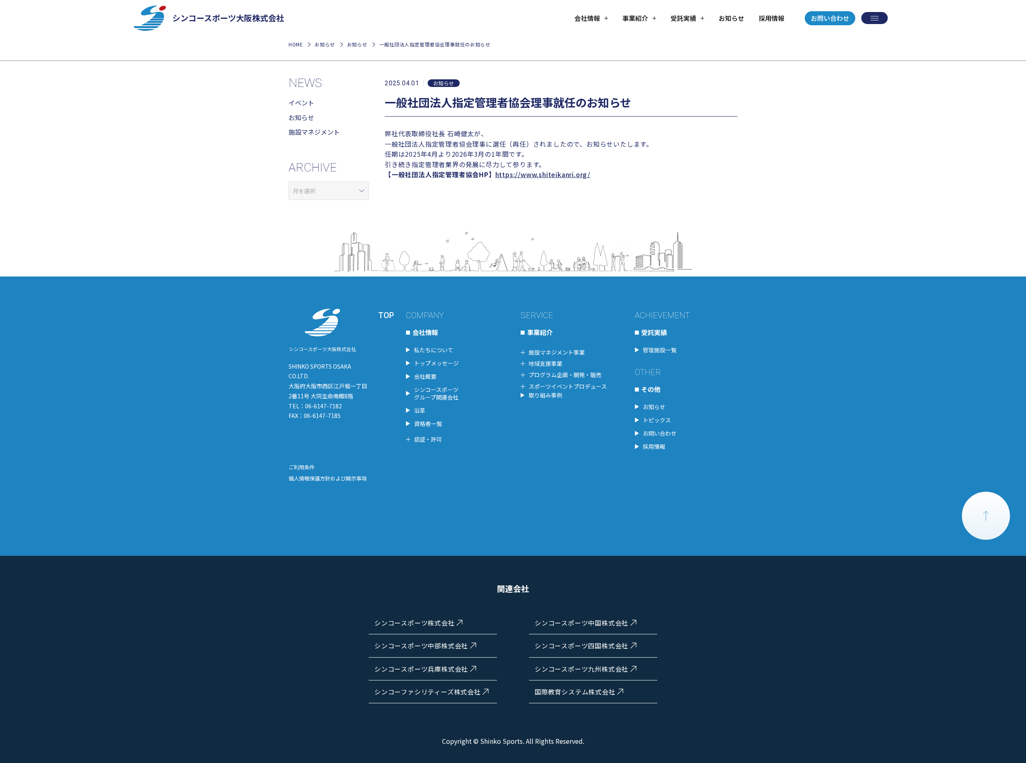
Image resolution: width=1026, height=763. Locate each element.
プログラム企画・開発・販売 (565, 375)
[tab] (591, 18)
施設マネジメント (314, 132)
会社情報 (425, 332)
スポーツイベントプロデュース (568, 386)
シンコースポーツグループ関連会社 (436, 393)
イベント (301, 102)
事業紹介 (540, 332)
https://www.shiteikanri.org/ (542, 174)
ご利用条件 (302, 467)
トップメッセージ (436, 363)
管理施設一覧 (660, 349)
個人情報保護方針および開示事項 (328, 478)
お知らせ (731, 18)
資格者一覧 (428, 423)
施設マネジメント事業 (557, 352)
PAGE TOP (986, 516)
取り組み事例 (545, 395)
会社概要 (425, 376)
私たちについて (433, 349)
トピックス (657, 420)
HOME (296, 44)
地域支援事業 (545, 363)
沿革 (419, 410)
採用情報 (771, 18)
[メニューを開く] (874, 18)
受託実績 (654, 332)
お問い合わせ (830, 18)
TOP (386, 315)
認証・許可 (428, 439)
